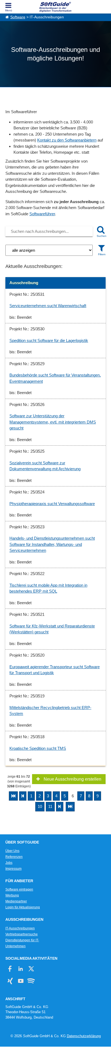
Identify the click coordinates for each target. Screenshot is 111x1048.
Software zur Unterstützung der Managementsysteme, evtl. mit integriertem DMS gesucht (52, 422)
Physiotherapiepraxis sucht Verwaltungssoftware (52, 503)
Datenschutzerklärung (84, 1036)
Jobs (8, 863)
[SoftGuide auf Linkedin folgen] (20, 968)
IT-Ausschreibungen (20, 928)
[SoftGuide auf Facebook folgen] (10, 968)
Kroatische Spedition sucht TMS (37, 748)
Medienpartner (16, 901)
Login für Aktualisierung (22, 907)
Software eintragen (19, 889)
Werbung (12, 895)
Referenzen (14, 857)
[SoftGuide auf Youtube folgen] (20, 981)
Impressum (13, 869)
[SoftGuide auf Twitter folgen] (31, 968)
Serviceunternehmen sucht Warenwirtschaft (47, 305)
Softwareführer (42, 213)
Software (17, 17)
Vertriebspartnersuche (21, 934)
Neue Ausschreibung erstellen (72, 779)
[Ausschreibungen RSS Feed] (31, 981)
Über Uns (12, 851)
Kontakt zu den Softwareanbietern (66, 140)
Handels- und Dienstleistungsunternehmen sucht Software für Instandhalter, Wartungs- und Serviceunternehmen (52, 544)
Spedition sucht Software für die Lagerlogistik (48, 340)
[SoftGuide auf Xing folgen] (10, 981)
